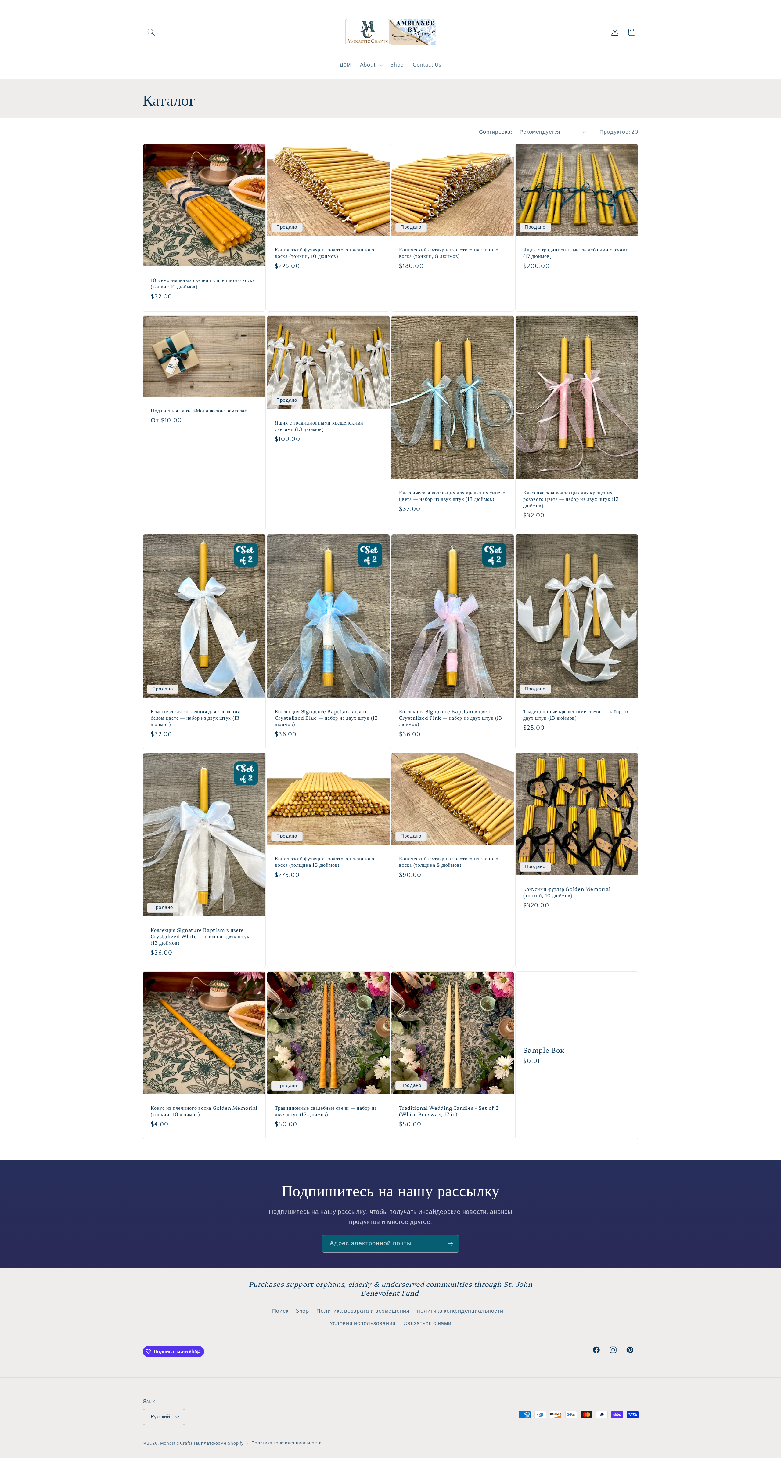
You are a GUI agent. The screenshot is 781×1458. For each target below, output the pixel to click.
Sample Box (544, 1049)
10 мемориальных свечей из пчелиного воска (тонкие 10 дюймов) (203, 283)
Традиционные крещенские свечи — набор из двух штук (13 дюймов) (575, 714)
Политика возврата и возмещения (363, 1311)
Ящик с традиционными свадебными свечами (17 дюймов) (575, 252)
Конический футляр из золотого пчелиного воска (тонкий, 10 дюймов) (324, 252)
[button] (151, 32)
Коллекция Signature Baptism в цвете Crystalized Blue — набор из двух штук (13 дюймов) (326, 717)
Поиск (280, 1311)
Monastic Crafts (176, 1443)
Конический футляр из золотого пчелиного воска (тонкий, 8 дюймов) (448, 252)
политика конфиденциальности (460, 1311)
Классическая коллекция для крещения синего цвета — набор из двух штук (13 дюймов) (452, 495)
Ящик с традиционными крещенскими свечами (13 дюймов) (319, 425)
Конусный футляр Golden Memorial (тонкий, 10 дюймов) (566, 892)
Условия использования (362, 1324)
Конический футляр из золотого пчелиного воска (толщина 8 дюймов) (448, 861)
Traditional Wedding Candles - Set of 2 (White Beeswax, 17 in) (449, 1111)
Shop (302, 1311)
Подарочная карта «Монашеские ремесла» (199, 410)
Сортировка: (495, 132)
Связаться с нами (427, 1324)
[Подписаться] (450, 1244)
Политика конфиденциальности (286, 1443)
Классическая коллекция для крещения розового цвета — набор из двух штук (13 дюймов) (571, 498)
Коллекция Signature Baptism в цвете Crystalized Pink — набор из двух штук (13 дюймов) (450, 717)
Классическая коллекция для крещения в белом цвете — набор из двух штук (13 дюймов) (197, 717)
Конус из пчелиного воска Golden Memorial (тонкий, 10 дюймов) (204, 1111)
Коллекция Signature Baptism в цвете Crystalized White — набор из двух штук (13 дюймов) (200, 936)
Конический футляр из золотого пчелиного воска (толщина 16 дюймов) (324, 861)
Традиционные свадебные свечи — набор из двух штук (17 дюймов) (325, 1111)
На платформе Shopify (219, 1443)
